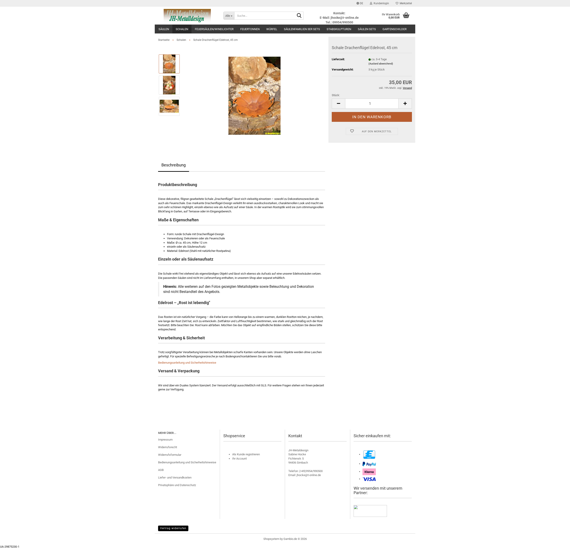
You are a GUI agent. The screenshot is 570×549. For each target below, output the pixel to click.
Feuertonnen (250, 29)
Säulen (164, 29)
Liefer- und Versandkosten (174, 477)
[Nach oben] (557, 542)
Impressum (165, 439)
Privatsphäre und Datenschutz (177, 485)
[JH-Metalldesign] (187, 16)
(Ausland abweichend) (380, 63)
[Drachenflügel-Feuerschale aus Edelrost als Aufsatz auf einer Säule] (254, 95)
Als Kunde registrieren (246, 454)
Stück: (336, 95)
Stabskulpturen (339, 29)
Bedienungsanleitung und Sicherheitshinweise (187, 362)
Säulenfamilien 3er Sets (302, 29)
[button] (359, 3)
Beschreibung (173, 165)
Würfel (271, 29)
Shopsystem (271, 539)
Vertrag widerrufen (173, 528)
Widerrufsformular (169, 454)
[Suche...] (299, 16)
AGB (161, 470)
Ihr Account (239, 458)
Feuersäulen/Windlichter (214, 29)
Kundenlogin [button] (380, 3)
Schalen (182, 29)
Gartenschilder (395, 29)
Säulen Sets (367, 29)
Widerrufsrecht (167, 447)
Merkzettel (405, 3)
